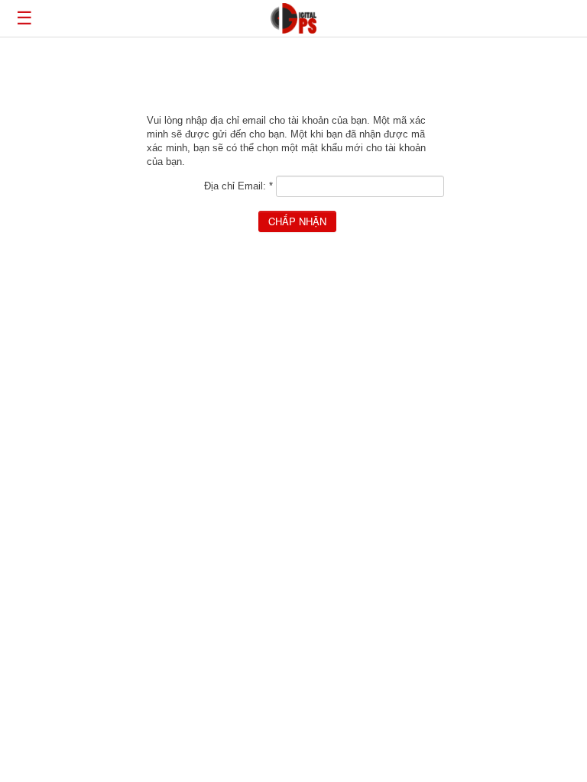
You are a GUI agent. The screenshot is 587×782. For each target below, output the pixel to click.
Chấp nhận (297, 221)
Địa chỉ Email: (238, 186)
